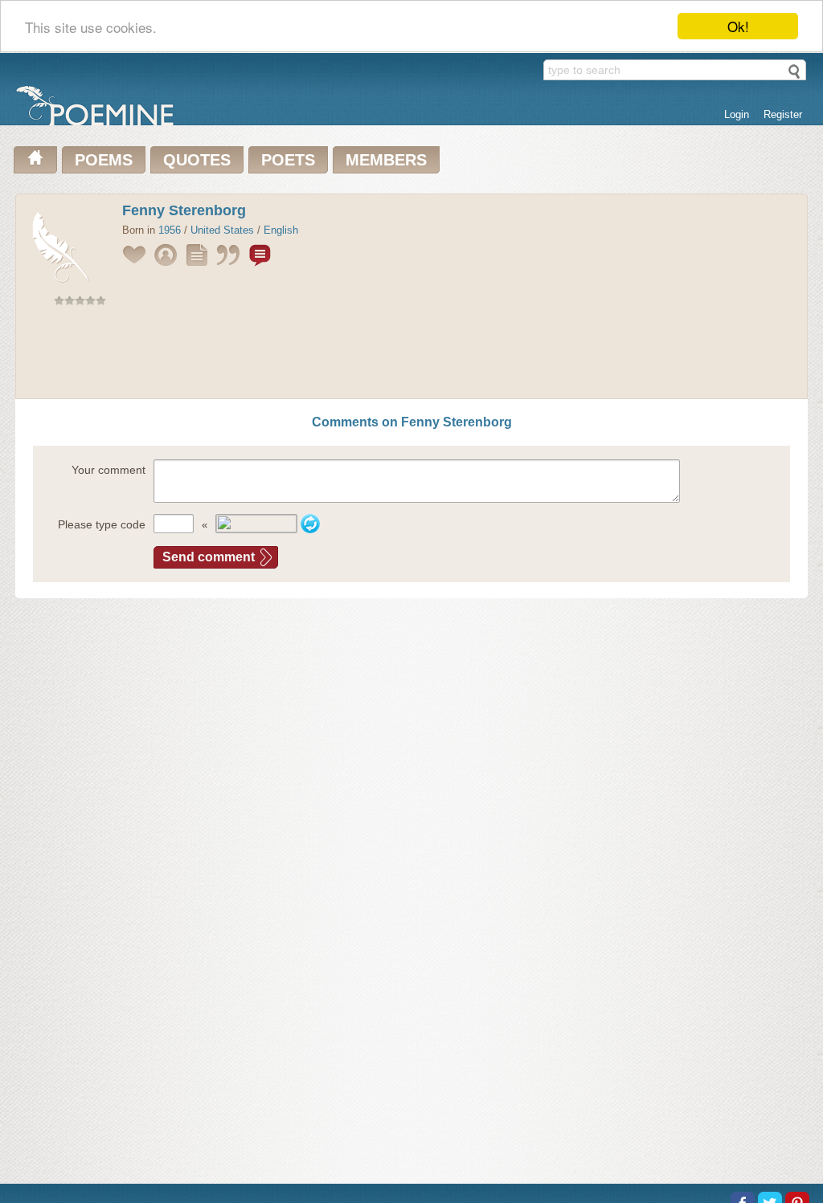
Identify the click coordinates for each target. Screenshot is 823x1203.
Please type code (101, 524)
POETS (288, 160)
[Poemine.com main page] (35, 160)
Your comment (108, 469)
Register (783, 114)
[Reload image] (310, 523)
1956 (169, 230)
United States (222, 230)
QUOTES (197, 160)
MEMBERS (386, 160)
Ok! (738, 26)
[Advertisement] (411, 356)
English (281, 230)
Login (736, 114)
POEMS (104, 160)
